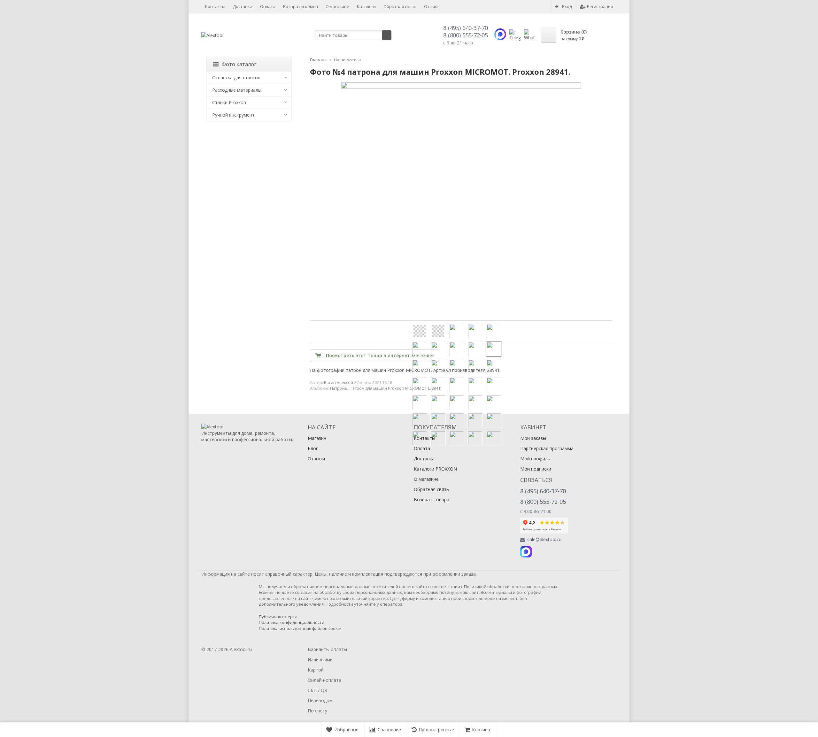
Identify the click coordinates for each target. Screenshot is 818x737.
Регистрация (600, 6)
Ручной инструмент (233, 115)
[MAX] (526, 551)
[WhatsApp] (554, 551)
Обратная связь (399, 6)
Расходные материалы (236, 90)
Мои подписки (535, 469)
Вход (567, 6)
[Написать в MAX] (500, 34)
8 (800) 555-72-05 (465, 35)
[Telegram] (540, 551)
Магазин (317, 438)
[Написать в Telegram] (515, 35)
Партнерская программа (547, 448)
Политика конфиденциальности (291, 622)
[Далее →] (461, 202)
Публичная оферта (278, 616)
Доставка (242, 6)
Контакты (215, 6)
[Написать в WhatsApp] (530, 35)
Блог (313, 448)
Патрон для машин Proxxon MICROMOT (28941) (395, 388)
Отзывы (432, 6)
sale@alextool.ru (544, 539)
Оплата (267, 6)
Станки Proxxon (229, 102)
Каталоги (366, 6)
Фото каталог (239, 64)
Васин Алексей (338, 382)
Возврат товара (431, 499)
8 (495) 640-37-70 (465, 28)
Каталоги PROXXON (435, 469)
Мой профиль (535, 459)
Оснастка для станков (236, 77)
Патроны (339, 388)
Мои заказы (533, 438)
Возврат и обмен (300, 6)
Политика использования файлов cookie (300, 628)
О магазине (337, 6)
